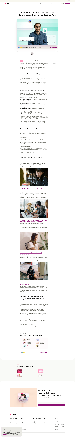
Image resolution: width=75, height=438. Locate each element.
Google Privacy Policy (7, 433)
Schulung (33, 422)
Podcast (62, 423)
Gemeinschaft (34, 423)
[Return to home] (13, 414)
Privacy (12, 432)
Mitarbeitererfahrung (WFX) (13, 423)
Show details (15, 434)
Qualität (11, 422)
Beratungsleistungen (34, 421)
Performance (22, 421)
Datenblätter (62, 424)
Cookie (15, 432)
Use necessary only (9, 434)
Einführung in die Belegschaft (57, 421)
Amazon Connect (57, 427)
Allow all (4, 434)
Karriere (45, 421)
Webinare (62, 421)
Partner (44, 423)
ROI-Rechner (56, 426)
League (22, 422)
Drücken (45, 422)
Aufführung (11, 421)
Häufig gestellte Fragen (57, 425)
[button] (69, 0)
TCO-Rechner (62, 426)
